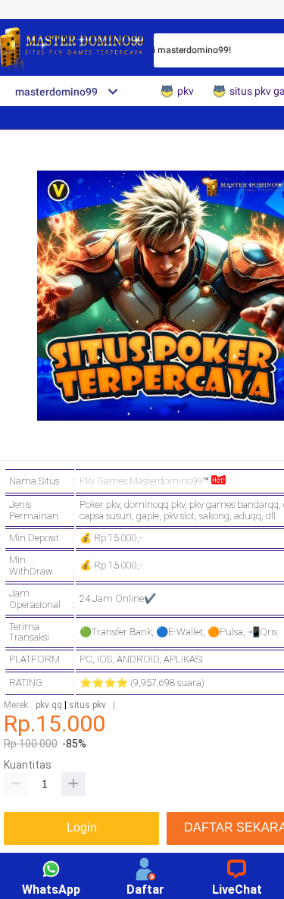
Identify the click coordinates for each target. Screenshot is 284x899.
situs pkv (87, 705)
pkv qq (49, 705)
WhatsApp (51, 889)
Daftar (145, 889)
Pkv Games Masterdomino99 (141, 481)
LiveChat (237, 889)
